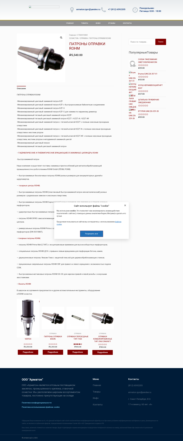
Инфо (98, 23)
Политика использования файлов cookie (41, 407)
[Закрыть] (125, 205)
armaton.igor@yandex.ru (88, 9)
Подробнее (28, 352)
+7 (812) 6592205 (116, 9)
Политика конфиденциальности (37, 403)
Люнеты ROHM (24, 284)
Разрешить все (91, 234)
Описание (21, 88)
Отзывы (111, 23)
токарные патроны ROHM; (29, 238)
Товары (84, 23)
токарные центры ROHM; (29, 185)
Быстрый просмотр (28, 330)
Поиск (160, 42)
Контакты (127, 23)
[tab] (21, 88)
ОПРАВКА (84, 38)
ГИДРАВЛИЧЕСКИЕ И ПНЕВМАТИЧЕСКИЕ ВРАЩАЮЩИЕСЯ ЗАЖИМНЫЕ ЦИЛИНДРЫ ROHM (58, 153)
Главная (69, 23)
